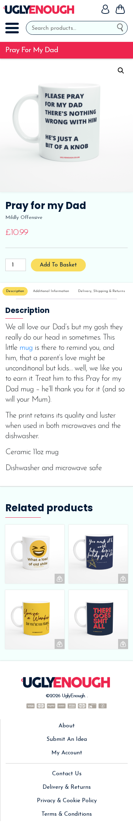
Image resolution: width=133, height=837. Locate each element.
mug (26, 348)
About (67, 726)
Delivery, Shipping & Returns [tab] (101, 291)
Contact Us (67, 774)
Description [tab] (15, 291)
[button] (121, 70)
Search (122, 26)
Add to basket (58, 265)
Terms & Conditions (66, 814)
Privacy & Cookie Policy (67, 801)
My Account (66, 753)
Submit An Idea (66, 739)
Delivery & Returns (67, 787)
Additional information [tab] (51, 291)
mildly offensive (24, 217)
